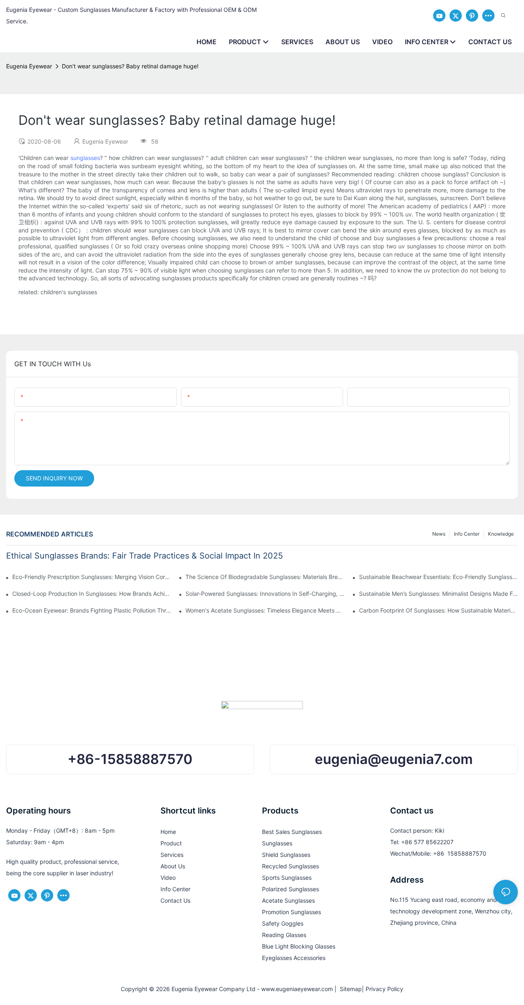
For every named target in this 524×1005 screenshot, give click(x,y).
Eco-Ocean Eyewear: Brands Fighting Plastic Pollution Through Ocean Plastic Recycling (91, 610)
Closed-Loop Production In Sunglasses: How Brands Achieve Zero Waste (91, 593)
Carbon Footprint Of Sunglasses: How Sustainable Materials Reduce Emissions (438, 610)
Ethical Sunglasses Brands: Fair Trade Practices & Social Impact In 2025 (144, 556)
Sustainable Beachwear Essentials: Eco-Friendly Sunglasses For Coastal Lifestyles (438, 576)
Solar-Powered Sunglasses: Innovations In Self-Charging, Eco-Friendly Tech (264, 593)
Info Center (466, 534)
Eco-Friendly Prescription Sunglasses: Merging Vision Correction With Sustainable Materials (91, 576)
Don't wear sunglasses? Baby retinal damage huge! (130, 66)
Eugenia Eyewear (29, 66)
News (438, 534)
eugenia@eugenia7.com (394, 759)
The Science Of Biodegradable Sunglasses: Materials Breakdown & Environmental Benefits (264, 576)
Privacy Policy (384, 988)
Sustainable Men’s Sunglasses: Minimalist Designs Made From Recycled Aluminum (438, 593)
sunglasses (85, 157)
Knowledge (501, 534)
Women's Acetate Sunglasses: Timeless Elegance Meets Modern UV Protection (264, 610)
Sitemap (349, 988)
